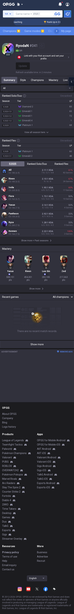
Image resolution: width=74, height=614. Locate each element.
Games (6, 517)
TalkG (5, 525)
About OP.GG (9, 413)
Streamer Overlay (12, 538)
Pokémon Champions (14, 453)
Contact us (8, 569)
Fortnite (6, 496)
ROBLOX (7, 466)
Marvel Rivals (9, 478)
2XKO (5, 504)
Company (7, 418)
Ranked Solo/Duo (37, 163)
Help (4, 560)
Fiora (11, 196)
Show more (37, 344)
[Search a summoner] (57, 13)
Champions (11, 31)
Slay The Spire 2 (11, 487)
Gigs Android (44, 466)
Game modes (33, 31)
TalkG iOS (42, 478)
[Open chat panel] (71, 81)
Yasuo (12, 205)
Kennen (13, 231)
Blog (4, 422)
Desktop (6, 513)
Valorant (7, 457)
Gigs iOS (41, 470)
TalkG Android (45, 474)
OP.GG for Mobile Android (51, 440)
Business (42, 552)
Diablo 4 (6, 500)
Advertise (42, 556)
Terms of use (9, 556)
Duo (4, 521)
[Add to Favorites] (41, 45)
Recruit (41, 560)
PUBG (5, 461)
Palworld (7, 448)
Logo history (9, 426)
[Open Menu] (67, 4)
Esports (6, 530)
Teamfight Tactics (12, 444)
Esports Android (46, 483)
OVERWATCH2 (10, 470)
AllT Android (44, 448)
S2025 (12, 163)
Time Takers (9, 508)
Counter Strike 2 (11, 491)
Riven (12, 178)
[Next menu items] (56, 31)
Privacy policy (10, 552)
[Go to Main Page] (9, 4)
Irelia (11, 187)
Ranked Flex (61, 163)
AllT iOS (41, 453)
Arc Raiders (8, 483)
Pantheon (13, 213)
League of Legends (13, 440)
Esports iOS (43, 487)
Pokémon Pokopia (12, 474)
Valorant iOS (44, 461)
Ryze (11, 222)
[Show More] (20, 4)
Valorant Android (46, 457)
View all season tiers (34, 132)
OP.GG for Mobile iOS (48, 444)
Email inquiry (9, 565)
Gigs (4, 534)
